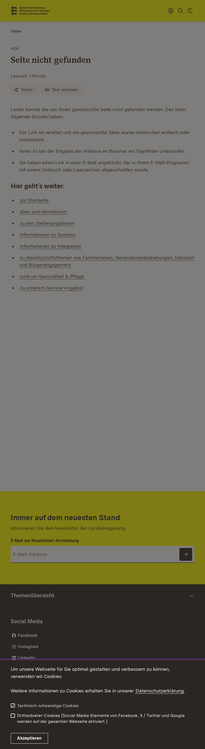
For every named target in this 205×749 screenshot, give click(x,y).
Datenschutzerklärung (160, 690)
